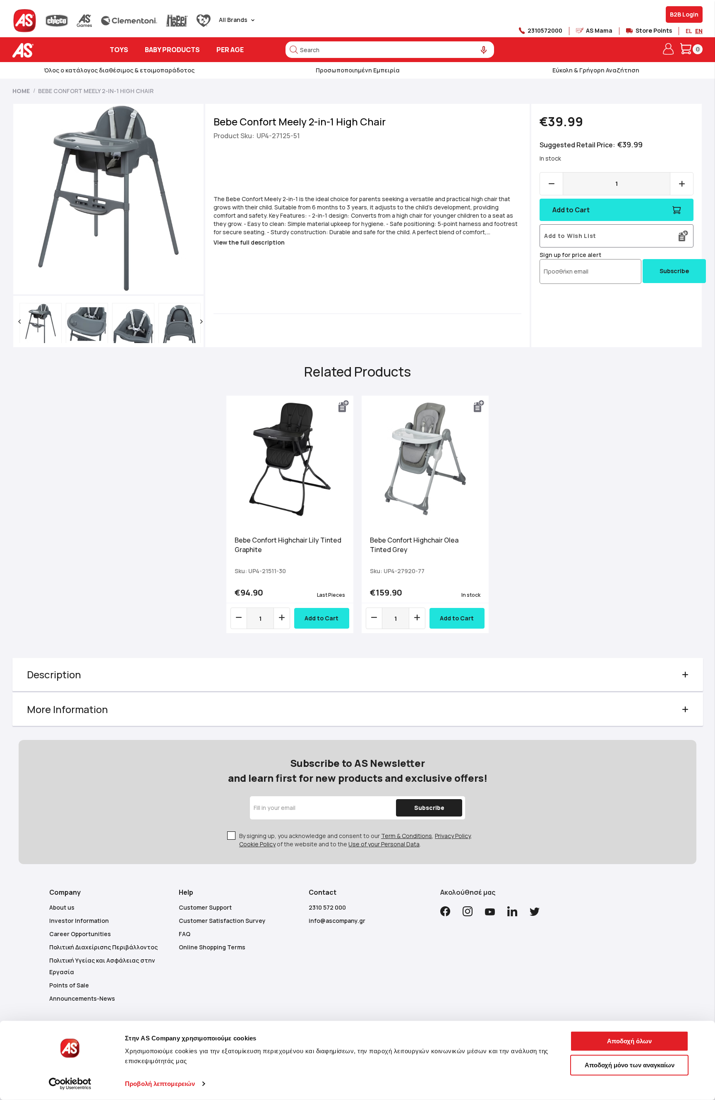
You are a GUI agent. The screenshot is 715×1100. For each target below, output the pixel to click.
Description (54, 674)
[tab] (357, 674)
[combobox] (390, 49)
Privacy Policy (452, 836)
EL (689, 31)
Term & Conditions (406, 836)
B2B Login (684, 14)
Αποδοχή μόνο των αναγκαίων (629, 1064)
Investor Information (79, 921)
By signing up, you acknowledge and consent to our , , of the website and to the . (355, 840)
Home (21, 91)
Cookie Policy (257, 844)
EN (699, 31)
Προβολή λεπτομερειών (160, 1083)
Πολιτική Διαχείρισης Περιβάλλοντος (103, 947)
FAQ (184, 934)
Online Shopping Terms (212, 947)
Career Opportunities (80, 934)
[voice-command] (484, 50)
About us (61, 907)
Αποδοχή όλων (629, 1041)
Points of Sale (69, 985)
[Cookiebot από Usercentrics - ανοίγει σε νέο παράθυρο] (70, 1084)
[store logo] (48, 50)
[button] (19, 321)
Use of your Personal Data (384, 844)
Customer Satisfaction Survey (222, 921)
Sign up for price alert (570, 255)
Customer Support (205, 907)
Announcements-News (82, 998)
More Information (67, 709)
